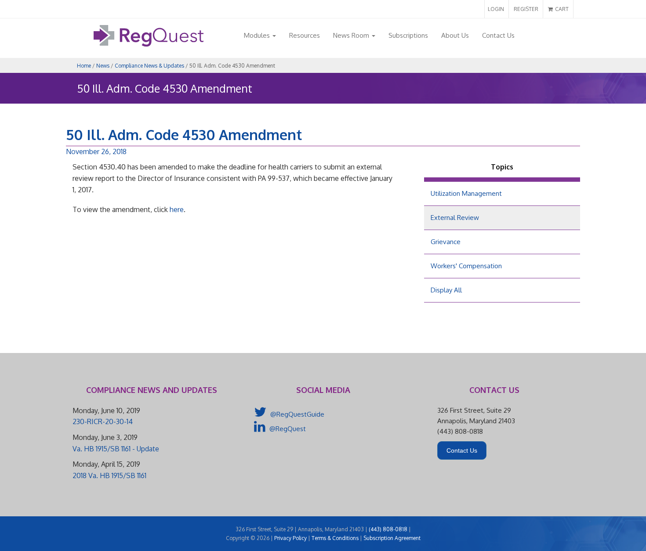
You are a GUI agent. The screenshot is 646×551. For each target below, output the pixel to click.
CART (561, 9)
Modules (258, 35)
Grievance (446, 242)
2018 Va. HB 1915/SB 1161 (109, 475)
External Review (455, 217)
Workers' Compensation (466, 266)
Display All (446, 290)
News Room (352, 35)
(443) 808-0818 (388, 529)
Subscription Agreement (392, 538)
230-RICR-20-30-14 (103, 421)
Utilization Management (466, 193)
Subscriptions (408, 35)
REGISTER (526, 9)
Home (84, 65)
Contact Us (498, 35)
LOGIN (496, 9)
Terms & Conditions (335, 538)
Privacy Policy (290, 538)
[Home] (148, 44)
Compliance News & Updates (149, 65)
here (177, 209)
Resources (304, 35)
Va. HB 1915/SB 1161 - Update (116, 448)
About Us (455, 35)
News (102, 65)
